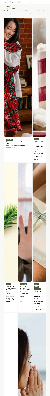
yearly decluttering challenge (13, 11)
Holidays (36, 139)
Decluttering (9, 139)
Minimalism (37, 289)
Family (36, 284)
